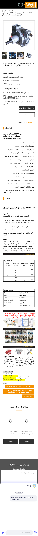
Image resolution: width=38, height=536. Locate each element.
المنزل (4, 11)
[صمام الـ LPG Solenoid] (11, 421)
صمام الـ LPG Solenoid (13, 433)
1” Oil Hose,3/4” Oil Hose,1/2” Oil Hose (19, 386)
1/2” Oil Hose (28, 396)
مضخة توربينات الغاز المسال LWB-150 (27, 433)
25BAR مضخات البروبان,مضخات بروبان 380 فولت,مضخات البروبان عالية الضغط (19, 391)
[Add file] (35, 532)
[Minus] (3, 485)
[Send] (3, 532)
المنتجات (10, 11)
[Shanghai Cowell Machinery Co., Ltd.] (27, 4)
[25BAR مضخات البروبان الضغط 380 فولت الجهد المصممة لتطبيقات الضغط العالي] (19, 35)
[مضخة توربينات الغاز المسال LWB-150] (27, 421)
